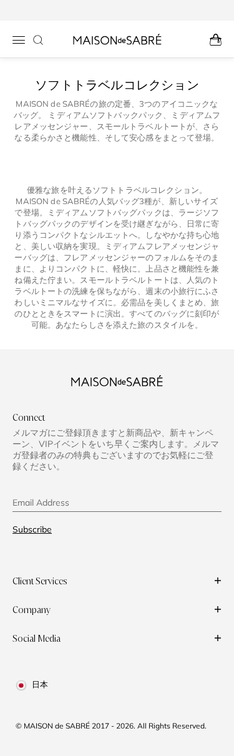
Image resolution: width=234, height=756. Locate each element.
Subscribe (32, 529)
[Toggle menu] (18, 40)
